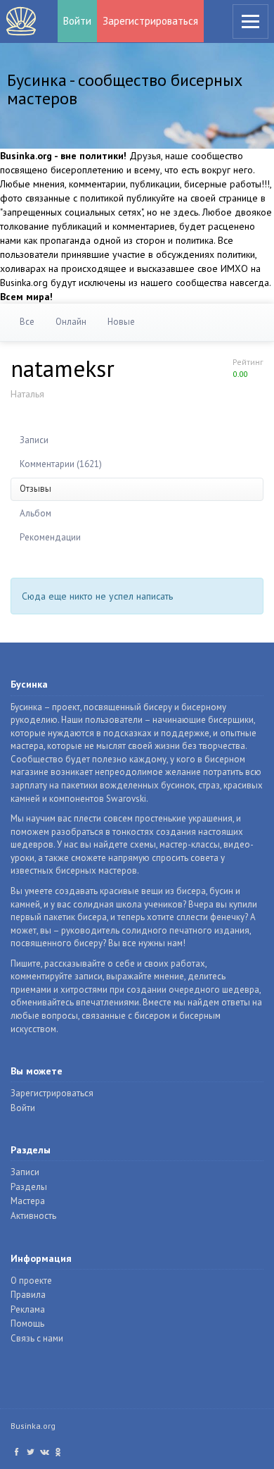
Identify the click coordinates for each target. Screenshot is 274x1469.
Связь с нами (37, 1338)
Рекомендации (50, 537)
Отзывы (35, 489)
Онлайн (71, 322)
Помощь (27, 1323)
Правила (28, 1295)
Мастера (28, 1201)
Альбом (35, 513)
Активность (33, 1216)
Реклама (28, 1309)
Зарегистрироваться (150, 20)
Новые (121, 322)
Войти (77, 20)
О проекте (31, 1281)
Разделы (29, 1187)
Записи (34, 440)
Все (27, 322)
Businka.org (33, 1425)
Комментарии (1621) (61, 464)
